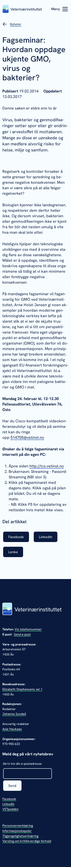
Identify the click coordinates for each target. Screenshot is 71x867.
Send (12, 785)
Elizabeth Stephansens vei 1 (22, 689)
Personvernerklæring (17, 826)
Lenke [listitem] (13, 552)
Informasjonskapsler (17, 831)
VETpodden (10, 809)
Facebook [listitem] (16, 537)
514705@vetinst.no (27, 437)
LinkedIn (8, 804)
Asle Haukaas (12, 729)
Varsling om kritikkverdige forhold (26, 841)
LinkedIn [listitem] (45, 537)
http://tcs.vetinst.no (46, 466)
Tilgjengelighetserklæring (20, 836)
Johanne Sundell (14, 714)
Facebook (9, 799)
